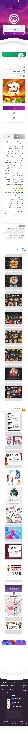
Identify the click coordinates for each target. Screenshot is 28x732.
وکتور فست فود (21, 237)
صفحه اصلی (23, 683)
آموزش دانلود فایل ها (13, 690)
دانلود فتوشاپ (4, 683)
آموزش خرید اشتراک (13, 686)
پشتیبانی (24, 690)
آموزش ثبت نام (13, 683)
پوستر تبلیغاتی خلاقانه (20, 228)
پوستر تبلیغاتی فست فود (13, 235)
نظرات (8, 136)
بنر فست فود (21, 235)
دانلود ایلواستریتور (4, 685)
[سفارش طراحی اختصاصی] (14, 73)
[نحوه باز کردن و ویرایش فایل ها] (14, 69)
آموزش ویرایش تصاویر (13, 694)
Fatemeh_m (14, 76)
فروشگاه (24, 688)
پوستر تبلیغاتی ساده (11, 228)
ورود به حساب (10, 1)
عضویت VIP (23, 685)
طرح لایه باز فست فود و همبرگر (11, 237)
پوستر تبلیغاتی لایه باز (9, 230)
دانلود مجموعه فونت (4, 688)
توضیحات (19, 136)
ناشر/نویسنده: (19, 76)
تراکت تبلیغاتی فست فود (19, 230)
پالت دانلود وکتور (4, 692)
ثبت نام (15, 1)
